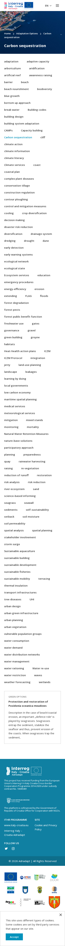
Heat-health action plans (20, 351)
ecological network (16, 261)
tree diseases (12, 599)
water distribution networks (22, 654)
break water (11, 109)
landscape (10, 371)
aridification (37, 68)
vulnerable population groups (23, 633)
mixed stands (34, 420)
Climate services (14, 165)
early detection (14, 247)
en (47, 5)
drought (29, 240)
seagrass (10, 502)
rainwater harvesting (32, 461)
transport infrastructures (20, 592)
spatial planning (42, 530)
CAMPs (8, 130)
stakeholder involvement (20, 537)
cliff (42, 137)
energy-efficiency (15, 289)
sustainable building (17, 558)
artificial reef (12, 75)
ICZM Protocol (13, 358)
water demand (13, 647)
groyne (35, 337)
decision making (14, 220)
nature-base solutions (18, 440)
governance (11, 330)
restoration (44, 475)
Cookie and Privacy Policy (46, 827)
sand (36, 489)
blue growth (12, 96)
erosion (39, 289)
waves (38, 675)
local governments (16, 385)
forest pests (12, 309)
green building (13, 337)
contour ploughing (16, 199)
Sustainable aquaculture (19, 551)
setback (9, 516)
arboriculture (12, 68)
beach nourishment (16, 89)
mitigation (11, 420)
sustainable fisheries (17, 571)
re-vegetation (30, 468)
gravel (32, 330)
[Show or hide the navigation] (57, 5)
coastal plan (12, 171)
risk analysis (12, 482)
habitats (9, 344)
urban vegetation (15, 627)
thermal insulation (16, 585)
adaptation (11, 61)
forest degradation (16, 302)
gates (35, 323)
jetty (7, 365)
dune (46, 240)
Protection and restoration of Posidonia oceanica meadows (28, 703)
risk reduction (36, 482)
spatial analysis (14, 530)
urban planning (13, 620)
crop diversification (34, 213)
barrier (8, 82)
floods (44, 296)
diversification (13, 234)
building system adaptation (21, 123)
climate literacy (14, 158)
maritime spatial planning (20, 399)
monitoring (11, 427)
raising (8, 468)
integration (38, 358)
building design (13, 116)
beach (25, 82)
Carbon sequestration (18, 137)
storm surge (12, 544)
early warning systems (18, 254)
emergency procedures (18, 282)
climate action (13, 144)
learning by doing (15, 378)
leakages (31, 371)
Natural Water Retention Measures (26, 434)
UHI (32, 599)
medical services (14, 406)
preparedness (32, 454)
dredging (10, 240)
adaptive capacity (38, 61)
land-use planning (30, 365)
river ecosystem (14, 489)
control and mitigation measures (25, 206)
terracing (44, 578)
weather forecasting (17, 682)
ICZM (47, 351)
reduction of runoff (16, 475)
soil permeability (14, 523)
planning (9, 454)
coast (37, 165)
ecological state (14, 268)
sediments (11, 509)
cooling (9, 213)
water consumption (16, 640)
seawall (29, 502)
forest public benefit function (23, 316)
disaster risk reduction (18, 227)
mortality (33, 427)
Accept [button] (14, 937)
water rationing (14, 668)
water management (16, 661)
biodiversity (44, 89)
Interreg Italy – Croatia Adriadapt (14, 833)
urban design (12, 606)
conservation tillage (17, 185)
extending (10, 296)
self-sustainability (37, 509)
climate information (17, 151)
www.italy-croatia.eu (16, 825)
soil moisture (31, 516)
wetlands (44, 682)
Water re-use (40, 668)
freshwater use (14, 323)
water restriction (15, 675)
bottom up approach (17, 102)
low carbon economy (17, 392)
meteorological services (19, 413)
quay (7, 461)
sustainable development (20, 565)
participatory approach (18, 447)
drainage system (41, 234)
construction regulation (19, 192)
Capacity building (32, 130)
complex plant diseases (19, 178)
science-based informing (20, 496)
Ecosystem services (16, 275)
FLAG (28, 296)
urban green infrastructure (21, 613)
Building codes (37, 109)
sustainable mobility (17, 578)
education (43, 275)
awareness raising (40, 75)
